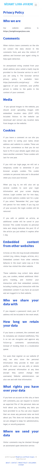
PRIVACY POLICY (22, 463)
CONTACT (14, 463)
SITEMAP (21, 465)
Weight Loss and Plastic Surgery (25, 457)
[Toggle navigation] (36, 5)
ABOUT (8, 463)
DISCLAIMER (32, 463)
